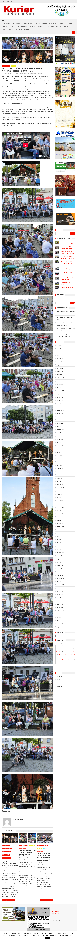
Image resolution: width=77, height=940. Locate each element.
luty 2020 (59, 598)
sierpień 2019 (60, 617)
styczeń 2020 (60, 601)
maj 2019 (59, 627)
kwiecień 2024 (60, 436)
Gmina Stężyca (5, 854)
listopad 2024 (60, 413)
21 (68, 657)
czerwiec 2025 (60, 391)
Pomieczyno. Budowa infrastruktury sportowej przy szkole (65, 324)
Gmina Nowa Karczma (42, 845)
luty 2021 (59, 559)
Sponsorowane (27, 29)
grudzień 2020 (60, 565)
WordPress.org (60, 686)
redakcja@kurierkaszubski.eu (58, 917)
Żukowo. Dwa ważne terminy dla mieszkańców (64, 318)
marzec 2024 (60, 439)
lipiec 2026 (59, 348)
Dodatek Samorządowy (41, 23)
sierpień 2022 (60, 501)
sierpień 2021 (60, 539)
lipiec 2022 (59, 504)
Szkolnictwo (66, 26)
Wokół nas (5, 26)
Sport (52, 26)
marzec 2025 (60, 400)
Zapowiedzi (61, 23)
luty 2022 (59, 520)
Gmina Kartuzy (5, 66)
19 (62, 657)
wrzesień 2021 (60, 536)
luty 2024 (59, 442)
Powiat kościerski (28, 23)
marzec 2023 (60, 478)
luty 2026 (59, 365)
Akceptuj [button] (47, 938)
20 (65, 657)
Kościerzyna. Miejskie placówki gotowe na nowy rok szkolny (66, 313)
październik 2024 (61, 416)
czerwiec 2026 (60, 352)
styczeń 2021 (60, 562)
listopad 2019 (60, 607)
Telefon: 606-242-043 (57, 915)
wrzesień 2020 (60, 575)
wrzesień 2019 (60, 614)
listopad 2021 (60, 530)
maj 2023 (59, 471)
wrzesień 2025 (60, 381)
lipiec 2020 (59, 581)
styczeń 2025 (60, 407)
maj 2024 (59, 433)
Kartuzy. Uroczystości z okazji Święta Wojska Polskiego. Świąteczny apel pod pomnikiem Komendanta (8, 900)
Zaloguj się (59, 676)
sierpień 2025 (60, 384)
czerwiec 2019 (60, 623)
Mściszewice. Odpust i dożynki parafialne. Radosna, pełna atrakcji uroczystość (47, 900)
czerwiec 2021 (60, 546)
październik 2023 (61, 455)
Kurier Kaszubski (14, 73)
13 (65, 654)
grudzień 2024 (60, 410)
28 (68, 659)
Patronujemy (18, 29)
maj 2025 (59, 394)
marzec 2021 (60, 556)
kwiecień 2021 (60, 552)
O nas (12, 26)
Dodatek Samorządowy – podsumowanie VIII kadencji (29, 26)
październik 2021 (61, 533)
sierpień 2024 (60, 423)
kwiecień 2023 (60, 475)
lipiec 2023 (59, 465)
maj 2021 (59, 549)
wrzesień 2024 (60, 420)
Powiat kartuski (16, 23)
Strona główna (6, 23)
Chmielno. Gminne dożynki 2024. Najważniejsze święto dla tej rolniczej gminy (68, 263)
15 (71, 654)
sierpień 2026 (60, 345)
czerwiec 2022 (60, 507)
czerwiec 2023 (60, 468)
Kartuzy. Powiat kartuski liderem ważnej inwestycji (66, 330)
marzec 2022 (60, 517)
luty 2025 (59, 403)
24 (57, 659)
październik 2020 (61, 572)
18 (59, 657)
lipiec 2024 (59, 426)
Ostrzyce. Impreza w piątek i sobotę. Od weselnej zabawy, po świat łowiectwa (27, 853)
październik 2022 (61, 494)
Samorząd (58, 26)
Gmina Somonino (6, 851)
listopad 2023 (60, 452)
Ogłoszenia (69, 23)
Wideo (45, 848)
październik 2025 (61, 378)
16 (74, 654)
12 (62, 654)
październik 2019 (61, 610)
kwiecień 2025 (60, 397)
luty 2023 (59, 481)
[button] (27, 173)
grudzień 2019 (60, 604)
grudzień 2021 (60, 526)
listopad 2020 (60, 568)
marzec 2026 (60, 361)
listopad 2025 (60, 374)
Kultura (47, 26)
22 (71, 657)
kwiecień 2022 (60, 513)
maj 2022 (59, 510)
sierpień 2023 (60, 462)
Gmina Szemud (52, 23)
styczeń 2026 (60, 368)
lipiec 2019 (59, 620)
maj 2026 (59, 355)
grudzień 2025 (60, 371)
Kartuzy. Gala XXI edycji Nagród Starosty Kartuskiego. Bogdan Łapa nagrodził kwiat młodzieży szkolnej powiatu (10, 863)
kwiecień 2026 (60, 358)
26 (62, 659)
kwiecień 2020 (60, 591)
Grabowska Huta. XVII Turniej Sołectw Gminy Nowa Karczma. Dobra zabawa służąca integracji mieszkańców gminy (45, 857)
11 (59, 654)
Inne (4, 29)
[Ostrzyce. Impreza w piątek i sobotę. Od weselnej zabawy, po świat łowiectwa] (27, 838)
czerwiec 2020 (60, 585)
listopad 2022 (60, 491)
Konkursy (10, 29)
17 (57, 657)
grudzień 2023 (60, 449)
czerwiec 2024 (60, 429)
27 (65, 659)
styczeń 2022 (60, 523)
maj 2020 (59, 588)
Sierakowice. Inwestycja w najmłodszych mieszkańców (63, 335)
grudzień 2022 (60, 488)
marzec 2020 (60, 594)
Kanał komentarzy (61, 683)
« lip (56, 666)
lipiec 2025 (59, 387)
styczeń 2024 (60, 446)
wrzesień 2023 (60, 458)
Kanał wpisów (60, 679)
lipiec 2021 (59, 543)
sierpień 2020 (60, 578)
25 (59, 659)
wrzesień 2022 (60, 497)
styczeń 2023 (60, 484)
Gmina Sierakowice (6, 848)
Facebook (60, 295)
